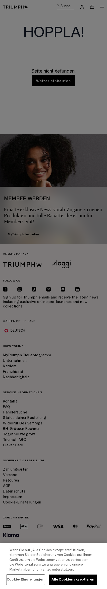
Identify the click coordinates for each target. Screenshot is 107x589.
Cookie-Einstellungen (26, 579)
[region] (53, 566)
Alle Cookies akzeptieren (73, 579)
